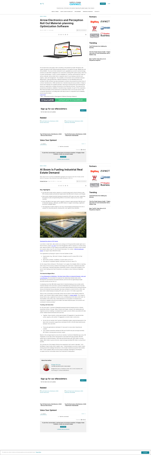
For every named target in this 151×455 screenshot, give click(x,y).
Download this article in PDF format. (49, 241)
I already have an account (63, 159)
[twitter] (63, 34)
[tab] (43, 144)
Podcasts (97, 11)
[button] (41, 4)
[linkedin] (61, 34)
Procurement (78, 11)
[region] (63, 147)
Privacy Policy (38, 452)
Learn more (43, 94)
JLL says (53, 245)
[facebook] (59, 34)
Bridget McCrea (43, 181)
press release (73, 295)
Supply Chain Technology (66, 11)
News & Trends (55, 11)
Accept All (145, 452)
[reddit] (65, 34)
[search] (43, 4)
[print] (85, 34)
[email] (67, 34)
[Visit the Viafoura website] (83, 149)
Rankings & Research (88, 11)
